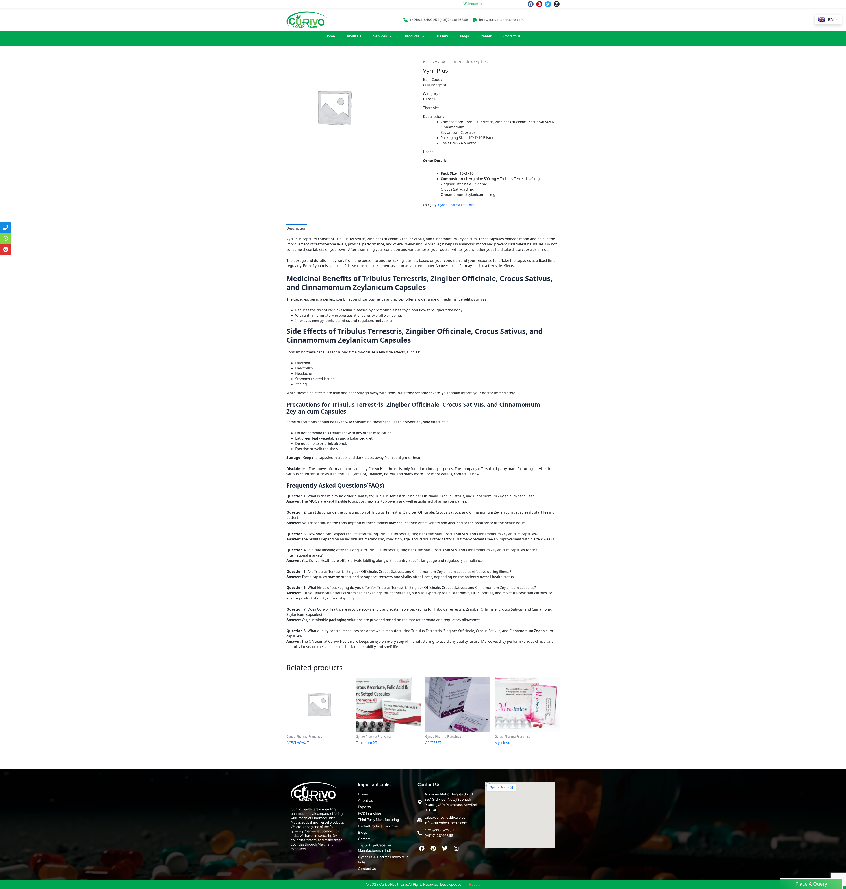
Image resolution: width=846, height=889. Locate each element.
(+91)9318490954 (424, 19)
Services (380, 36)
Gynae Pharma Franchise (454, 61)
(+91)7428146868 (453, 19)
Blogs (464, 36)
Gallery (442, 36)
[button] (383, 36)
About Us (354, 36)
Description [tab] (296, 228)
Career (486, 36)
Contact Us (512, 36)
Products (412, 36)
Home (330, 36)
